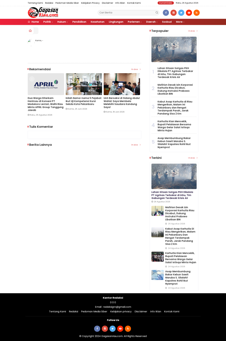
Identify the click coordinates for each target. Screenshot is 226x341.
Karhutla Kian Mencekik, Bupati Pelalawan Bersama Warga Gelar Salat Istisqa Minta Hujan (174, 126)
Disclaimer (107, 2)
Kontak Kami (134, 2)
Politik (47, 22)
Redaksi (49, 2)
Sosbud (167, 22)
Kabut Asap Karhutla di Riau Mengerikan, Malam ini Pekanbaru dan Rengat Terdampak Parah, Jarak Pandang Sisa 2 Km (175, 107)
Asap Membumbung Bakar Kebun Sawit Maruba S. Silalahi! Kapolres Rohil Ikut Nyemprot (174, 143)
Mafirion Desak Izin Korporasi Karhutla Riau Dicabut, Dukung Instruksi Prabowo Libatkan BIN (175, 89)
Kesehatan (97, 22)
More (179, 22)
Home (35, 22)
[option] (36, 92)
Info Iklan (120, 2)
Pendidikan (79, 22)
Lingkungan (116, 22)
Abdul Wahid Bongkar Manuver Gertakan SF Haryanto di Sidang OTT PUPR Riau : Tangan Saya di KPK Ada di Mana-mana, (111, 104)
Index (135, 69)
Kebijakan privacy (90, 2)
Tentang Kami (35, 2)
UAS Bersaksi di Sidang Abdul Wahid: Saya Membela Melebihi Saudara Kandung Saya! (73, 103)
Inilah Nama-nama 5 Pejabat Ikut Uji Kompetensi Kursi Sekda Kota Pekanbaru (35, 101)
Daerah (151, 22)
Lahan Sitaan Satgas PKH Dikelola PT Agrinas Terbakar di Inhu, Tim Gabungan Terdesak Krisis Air (175, 73)
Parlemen (134, 22)
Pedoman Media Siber (67, 2)
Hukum (61, 22)
